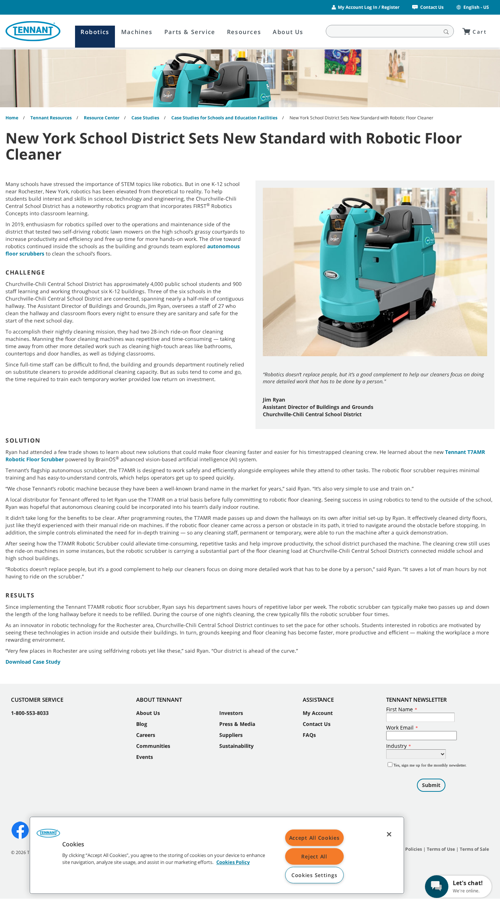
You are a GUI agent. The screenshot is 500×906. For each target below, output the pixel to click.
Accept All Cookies (314, 837)
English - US (476, 7)
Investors (231, 712)
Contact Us (432, 7)
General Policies (404, 849)
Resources (244, 32)
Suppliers (231, 734)
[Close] (389, 834)
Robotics (95, 32)
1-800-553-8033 (30, 712)
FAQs (309, 734)
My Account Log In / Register (368, 7)
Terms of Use (441, 849)
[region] (216, 855)
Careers (145, 734)
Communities (153, 745)
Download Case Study (32, 661)
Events (144, 756)
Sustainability (236, 745)
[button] (48, 835)
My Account (318, 712)
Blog (141, 723)
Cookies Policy (233, 862)
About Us (288, 32)
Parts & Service (189, 32)
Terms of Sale (474, 849)
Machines (137, 32)
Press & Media (237, 723)
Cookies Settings (314, 875)
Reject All (314, 856)
